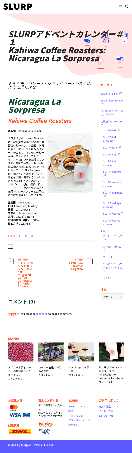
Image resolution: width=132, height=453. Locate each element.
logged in (41, 314)
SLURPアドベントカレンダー (112, 112)
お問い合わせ (75, 415)
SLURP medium (112, 173)
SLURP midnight (112, 194)
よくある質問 (106, 411)
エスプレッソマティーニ (79, 369)
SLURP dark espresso (110, 138)
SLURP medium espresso (112, 184)
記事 (105, 231)
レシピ (107, 278)
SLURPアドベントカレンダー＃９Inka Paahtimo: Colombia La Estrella (111, 372)
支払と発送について (109, 406)
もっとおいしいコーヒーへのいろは (112, 267)
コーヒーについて (112, 237)
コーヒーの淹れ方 (112, 248)
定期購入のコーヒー (111, 123)
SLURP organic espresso (111, 222)
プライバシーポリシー (80, 420)
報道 (70, 411)
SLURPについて (77, 406)
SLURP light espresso (110, 163)
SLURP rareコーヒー (112, 102)
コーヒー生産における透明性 (49, 369)
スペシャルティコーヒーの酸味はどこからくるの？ (19, 370)
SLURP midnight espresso (112, 204)
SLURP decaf (112, 147)
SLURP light (111, 154)
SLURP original (111, 93)
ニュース (109, 257)
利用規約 (73, 424)
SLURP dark (111, 130)
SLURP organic (113, 213)
